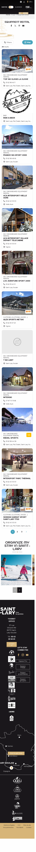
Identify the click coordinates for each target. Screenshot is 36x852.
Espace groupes (23, 679)
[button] (15, 590)
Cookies (28, 827)
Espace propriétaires (23, 673)
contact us (11, 644)
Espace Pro (23, 661)
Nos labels (19, 827)
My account (11, 849)
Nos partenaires (8, 827)
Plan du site (27, 825)
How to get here (16, 753)
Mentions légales (9, 825)
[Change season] (12, 7)
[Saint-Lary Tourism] (28, 7)
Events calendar (21, 849)
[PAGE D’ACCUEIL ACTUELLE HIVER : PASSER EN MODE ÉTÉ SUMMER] (11, 7)
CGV (19, 825)
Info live (31, 849)
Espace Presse (23, 667)
